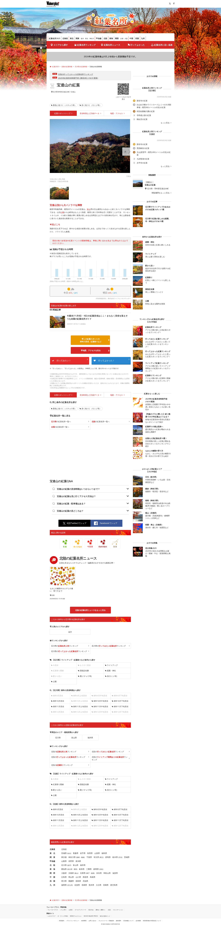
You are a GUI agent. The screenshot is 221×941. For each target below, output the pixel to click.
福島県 (104, 853)
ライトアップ (112, 665)
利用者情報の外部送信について (152, 921)
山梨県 (64, 861)
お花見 (71, 910)
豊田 (75, 869)
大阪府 (64, 873)
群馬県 (108, 857)
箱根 (78, 857)
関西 (117, 38)
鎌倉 (82, 857)
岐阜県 (81, 869)
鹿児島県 (113, 885)
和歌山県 (107, 873)
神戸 (88, 873)
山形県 (97, 853)
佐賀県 (77, 885)
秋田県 (90, 853)
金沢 (70, 632)
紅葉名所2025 (54, 38)
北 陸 (52, 865)
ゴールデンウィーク (80, 910)
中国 (131, 38)
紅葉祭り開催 (58, 784)
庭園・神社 (111, 670)
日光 (120, 857)
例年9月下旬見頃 (120, 809)
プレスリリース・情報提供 (106, 921)
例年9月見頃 (58, 809)
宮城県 (64, 853)
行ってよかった (137, 44)
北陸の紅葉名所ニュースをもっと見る (90, 610)
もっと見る (165, 123)
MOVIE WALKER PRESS (91, 916)
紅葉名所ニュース (112, 44)
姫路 (92, 873)
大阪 (126, 38)
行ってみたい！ (72, 360)
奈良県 (99, 873)
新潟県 (78, 861)
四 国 (52, 881)
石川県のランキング (64, 646)
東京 (86, 38)
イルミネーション (118, 910)
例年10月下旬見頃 (121, 701)
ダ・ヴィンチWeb (63, 916)
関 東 (52, 857)
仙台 (69, 853)
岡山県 (71, 877)
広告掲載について (128, 921)
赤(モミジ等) (112, 676)
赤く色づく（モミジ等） (91, 105)
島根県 (92, 877)
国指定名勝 (84, 670)
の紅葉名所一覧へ (61, 421)
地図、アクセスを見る (92, 350)
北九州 (70, 885)
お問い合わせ (92, 921)
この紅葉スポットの (90, 340)
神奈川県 (72, 857)
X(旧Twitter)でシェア (76, 523)
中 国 (52, 877)
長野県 (71, 861)
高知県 (85, 881)
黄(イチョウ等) (86, 676)
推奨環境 (83, 921)
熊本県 (91, 885)
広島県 (64, 877)
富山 (88, 209)
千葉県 (89, 857)
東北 (72, 38)
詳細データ (90, 113)
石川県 (55, 92)
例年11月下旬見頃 (121, 706)
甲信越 (98, 38)
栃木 (82, 38)
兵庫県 (82, 873)
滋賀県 (115, 873)
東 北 (52, 853)
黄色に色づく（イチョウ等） (64, 105)
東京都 (64, 857)
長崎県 (84, 885)
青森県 (75, 853)
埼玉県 (96, 857)
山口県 (78, 877)
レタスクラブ (51, 916)
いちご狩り (63, 910)
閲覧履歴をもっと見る (161, 193)
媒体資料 (118, 921)
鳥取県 (85, 877)
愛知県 (64, 869)
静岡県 (96, 869)
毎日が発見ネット (105, 916)
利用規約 (61, 921)
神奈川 (92, 38)
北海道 (65, 38)
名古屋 (70, 869)
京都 (121, 38)
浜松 (101, 869)
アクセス (116, 113)
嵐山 (76, 873)
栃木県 (115, 857)
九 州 (52, 885)
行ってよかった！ (113, 360)
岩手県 (82, 853)
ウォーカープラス (53, 910)
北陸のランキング (63, 751)
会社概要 (138, 921)
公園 (62, 212)
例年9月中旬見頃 (100, 809)
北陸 (105, 38)
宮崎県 (105, 885)
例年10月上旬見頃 (80, 815)
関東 (77, 38)
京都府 (71, 873)
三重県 (89, 869)
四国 (137, 38)
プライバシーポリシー (72, 921)
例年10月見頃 (58, 701)
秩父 (101, 857)
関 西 (52, 873)
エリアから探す (61, 44)
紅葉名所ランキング (86, 44)
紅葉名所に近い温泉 (163, 44)
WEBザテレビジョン (76, 916)
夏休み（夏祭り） (101, 910)
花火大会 (90, 910)
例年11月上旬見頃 (80, 706)
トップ (62, 113)
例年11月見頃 (58, 706)
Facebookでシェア (108, 523)
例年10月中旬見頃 (100, 701)
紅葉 (109, 910)
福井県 (90, 737)
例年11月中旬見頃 (100, 706)
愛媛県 (71, 881)
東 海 (52, 869)
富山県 (74, 737)
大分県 (98, 885)
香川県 (64, 881)
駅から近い (57, 790)
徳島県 (78, 881)
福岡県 (64, 885)
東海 (111, 38)
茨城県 (126, 857)
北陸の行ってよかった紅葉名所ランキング (75, 74)
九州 (143, 38)
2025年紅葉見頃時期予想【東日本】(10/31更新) (78, 78)
